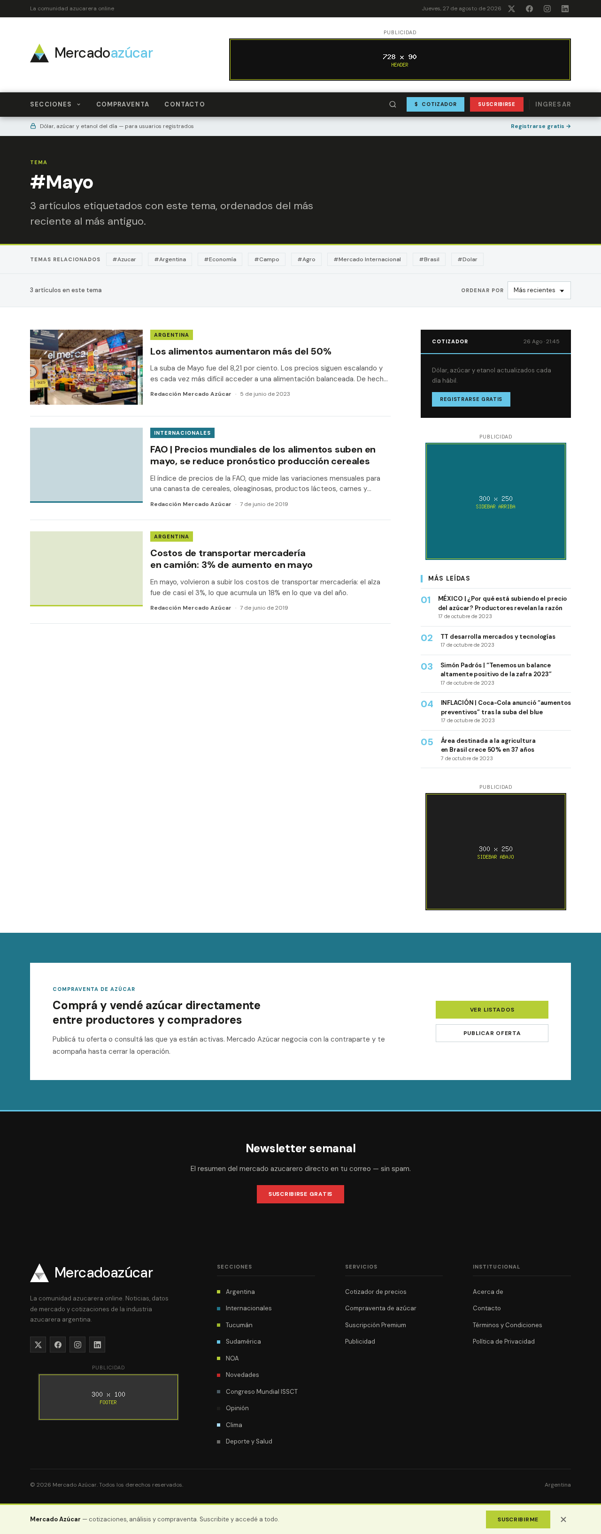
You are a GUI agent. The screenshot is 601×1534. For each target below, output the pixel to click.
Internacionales (182, 433)
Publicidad (360, 1341)
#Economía (220, 259)
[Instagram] (547, 8)
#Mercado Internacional (367, 259)
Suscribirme (518, 1519)
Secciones (51, 104)
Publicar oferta (492, 1033)
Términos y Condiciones (507, 1325)
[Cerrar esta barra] (563, 1519)
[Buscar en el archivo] (393, 105)
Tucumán (239, 1325)
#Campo (266, 259)
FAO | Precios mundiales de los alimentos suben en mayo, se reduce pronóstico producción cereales (263, 455)
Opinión (237, 1408)
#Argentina (170, 259)
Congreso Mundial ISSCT (262, 1392)
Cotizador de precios (376, 1292)
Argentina (171, 335)
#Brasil (429, 259)
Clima (234, 1425)
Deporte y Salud (249, 1441)
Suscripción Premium (375, 1325)
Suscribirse (496, 104)
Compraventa (123, 104)
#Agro (306, 259)
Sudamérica (243, 1341)
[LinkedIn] (565, 8)
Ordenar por (482, 290)
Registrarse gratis (541, 126)
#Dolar (467, 259)
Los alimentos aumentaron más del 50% (240, 351)
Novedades (242, 1375)
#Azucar (124, 259)
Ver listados (492, 1009)
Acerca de (488, 1292)
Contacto (184, 104)
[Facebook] (529, 8)
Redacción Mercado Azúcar (190, 394)
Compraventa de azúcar (380, 1308)
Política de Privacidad (504, 1341)
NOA (232, 1358)
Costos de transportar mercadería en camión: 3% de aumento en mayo (231, 559)
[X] (511, 8)
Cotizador (436, 104)
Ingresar (553, 104)
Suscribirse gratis (300, 1194)
